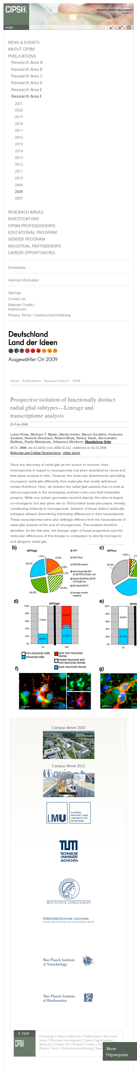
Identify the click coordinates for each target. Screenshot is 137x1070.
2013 (19, 158)
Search (100, 1048)
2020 (19, 110)
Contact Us (61, 1044)
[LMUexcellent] (69, 822)
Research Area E (26, 90)
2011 (19, 171)
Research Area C (27, 76)
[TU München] (69, 861)
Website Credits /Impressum (22, 307)
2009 (19, 185)
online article (71, 452)
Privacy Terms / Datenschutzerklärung (39, 315)
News (61, 1036)
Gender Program (26, 239)
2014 (19, 151)
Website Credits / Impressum (92, 1044)
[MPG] (69, 902)
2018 (19, 124)
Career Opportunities (31, 252)
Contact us (17, 299)
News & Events (23, 42)
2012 (19, 164)
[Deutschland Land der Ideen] (33, 368)
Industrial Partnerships (34, 246)
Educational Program (32, 232)
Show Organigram (117, 1051)
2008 (19, 192)
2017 (19, 130)
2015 (19, 144)
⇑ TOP (23, 1034)
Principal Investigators (65, 1040)
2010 (19, 178)
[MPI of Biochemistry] (68, 1001)
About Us (74, 1036)
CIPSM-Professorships (31, 225)
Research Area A (27, 62)
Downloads (17, 267)
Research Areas (25, 212)
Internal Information (23, 280)
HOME (9, 27)
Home (14, 381)
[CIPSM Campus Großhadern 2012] (68, 796)
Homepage (46, 1036)
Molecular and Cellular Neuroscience (35, 452)
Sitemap (14, 293)
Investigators (23, 218)
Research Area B (27, 69)
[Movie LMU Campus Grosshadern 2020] (68, 758)
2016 (19, 137)
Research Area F (26, 96)
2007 (19, 198)
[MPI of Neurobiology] (68, 965)
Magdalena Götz (98, 442)
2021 (19, 103)
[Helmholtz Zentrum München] (68, 921)
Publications (22, 56)
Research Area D (27, 83)
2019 (19, 117)
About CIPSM (21, 49)
